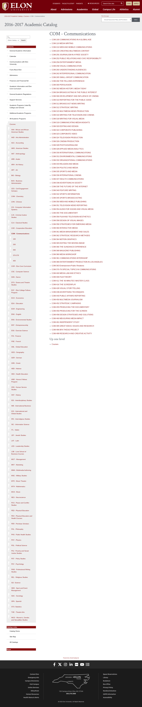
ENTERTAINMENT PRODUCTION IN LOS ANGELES (77, 262)
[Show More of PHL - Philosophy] (8, 528)
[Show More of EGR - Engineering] (8, 308)
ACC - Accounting (17, 143)
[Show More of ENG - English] (8, 313)
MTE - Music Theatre (18, 481)
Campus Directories (32, 681)
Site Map (13, 637)
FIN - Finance (16, 336)
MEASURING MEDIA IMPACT (68, 318)
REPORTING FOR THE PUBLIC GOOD (71, 100)
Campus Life (109, 9)
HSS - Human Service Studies (19, 388)
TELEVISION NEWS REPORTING (69, 205)
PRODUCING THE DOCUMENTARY (70, 307)
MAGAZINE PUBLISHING (66, 251)
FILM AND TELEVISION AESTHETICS (71, 217)
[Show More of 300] (10, 249)
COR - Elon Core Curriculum (21, 266)
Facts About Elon (16, 70)
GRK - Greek (15, 363)
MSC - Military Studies (19, 476)
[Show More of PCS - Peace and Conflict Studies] (8, 501)
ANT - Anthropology (18, 154)
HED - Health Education (19, 374)
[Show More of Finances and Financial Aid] (7, 79)
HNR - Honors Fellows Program (19, 381)
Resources (94, 3)
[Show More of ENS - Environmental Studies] (8, 318)
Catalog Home (15, 631)
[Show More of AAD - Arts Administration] (8, 136)
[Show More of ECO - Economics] (8, 297)
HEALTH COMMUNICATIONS (68, 179)
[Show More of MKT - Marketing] (8, 463)
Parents (79, 3)
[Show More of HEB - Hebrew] (8, 367)
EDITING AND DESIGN (65, 126)
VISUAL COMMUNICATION (67, 66)
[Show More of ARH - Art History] (8, 163)
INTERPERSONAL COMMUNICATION (71, 73)
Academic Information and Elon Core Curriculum (21, 87)
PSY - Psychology (17, 564)
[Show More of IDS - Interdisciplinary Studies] (8, 399)
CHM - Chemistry (17, 196)
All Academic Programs (18, 119)
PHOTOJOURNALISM (65, 145)
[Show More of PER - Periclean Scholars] (8, 522)
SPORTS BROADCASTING (67, 198)
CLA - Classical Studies (19, 223)
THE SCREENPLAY (64, 284)
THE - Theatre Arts (18, 612)
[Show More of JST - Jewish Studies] (8, 434)
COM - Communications (20, 233)
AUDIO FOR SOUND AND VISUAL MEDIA (73, 209)
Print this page (105, 16)
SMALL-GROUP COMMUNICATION (70, 77)
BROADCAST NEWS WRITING (68, 104)
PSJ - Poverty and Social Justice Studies (20, 552)
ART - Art (14, 170)
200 (14, 244)
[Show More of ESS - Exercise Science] (8, 329)
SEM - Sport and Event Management (19, 589)
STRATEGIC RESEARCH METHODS (71, 235)
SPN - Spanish (16, 601)
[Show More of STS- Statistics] (8, 605)
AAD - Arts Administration (20, 137)
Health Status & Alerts (31, 697)
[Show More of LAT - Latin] (8, 439)
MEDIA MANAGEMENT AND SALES (70, 232)
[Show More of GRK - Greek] (8, 362)
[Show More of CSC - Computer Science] (8, 270)
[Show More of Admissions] (7, 74)
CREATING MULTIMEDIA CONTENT (70, 51)
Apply (136, 3)
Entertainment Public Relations (68, 266)
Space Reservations (110, 674)
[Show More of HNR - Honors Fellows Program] (8, 378)
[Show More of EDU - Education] (8, 302)
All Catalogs (14, 642)
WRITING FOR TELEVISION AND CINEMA (73, 115)
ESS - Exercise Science (19, 330)
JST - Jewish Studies (18, 435)
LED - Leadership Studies (20, 446)
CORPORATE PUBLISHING (67, 130)
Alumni (136, 9)
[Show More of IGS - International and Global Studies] (8, 410)
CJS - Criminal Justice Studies (19, 216)
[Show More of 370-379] (10, 254)
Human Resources (32, 694)
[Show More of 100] (10, 238)
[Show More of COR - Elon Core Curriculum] (8, 265)
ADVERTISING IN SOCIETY (67, 183)
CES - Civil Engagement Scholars (19, 190)
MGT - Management (18, 459)
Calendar (13, 56)
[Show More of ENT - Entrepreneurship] (8, 324)
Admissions (66, 9)
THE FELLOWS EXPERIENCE (68, 81)
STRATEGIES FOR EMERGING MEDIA (71, 224)
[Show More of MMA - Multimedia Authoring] (8, 469)
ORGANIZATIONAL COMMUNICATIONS (72, 160)
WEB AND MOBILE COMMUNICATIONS (72, 47)
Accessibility (107, 697)
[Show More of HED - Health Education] (8, 373)
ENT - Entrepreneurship (19, 325)
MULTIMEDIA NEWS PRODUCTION (70, 111)
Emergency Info (33, 677)
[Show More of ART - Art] (8, 169)
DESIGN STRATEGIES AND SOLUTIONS (72, 315)
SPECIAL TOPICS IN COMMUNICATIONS (74, 269)
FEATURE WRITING (64, 190)
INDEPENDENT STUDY (65, 322)
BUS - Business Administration (16, 182)
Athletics (124, 9)
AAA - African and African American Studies (20, 131)
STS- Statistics (16, 607)
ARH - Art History (17, 164)
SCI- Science (15, 583)
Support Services (16, 100)
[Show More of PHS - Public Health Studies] (8, 533)
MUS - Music (15, 492)
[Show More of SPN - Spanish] (8, 600)
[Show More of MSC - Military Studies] (8, 474)
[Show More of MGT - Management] (8, 458)
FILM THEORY (62, 277)
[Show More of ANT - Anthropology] (8, 152)
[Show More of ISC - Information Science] (8, 423)
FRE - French (16, 341)
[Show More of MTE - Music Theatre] (8, 480)
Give (129, 3)
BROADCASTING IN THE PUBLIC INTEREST (74, 92)
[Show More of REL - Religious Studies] (8, 576)
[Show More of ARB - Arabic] (8, 158)
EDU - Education (17, 303)
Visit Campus (34, 684)
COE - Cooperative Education (21, 228)
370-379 (16, 255)
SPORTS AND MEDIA (64, 171)
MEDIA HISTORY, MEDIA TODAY (69, 89)
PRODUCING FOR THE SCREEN (69, 311)
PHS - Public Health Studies (21, 534)
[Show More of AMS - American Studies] (8, 147)
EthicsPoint (35, 691)
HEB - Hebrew (16, 368)
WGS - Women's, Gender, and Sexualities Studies (20, 619)
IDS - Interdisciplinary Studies (21, 400)
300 (14, 250)
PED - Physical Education (20, 510)
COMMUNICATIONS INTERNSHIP (70, 258)
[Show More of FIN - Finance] (8, 335)
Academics (82, 9)
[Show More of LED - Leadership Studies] (8, 445)
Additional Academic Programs (20, 113)
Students (56, 3)
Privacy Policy (108, 687)
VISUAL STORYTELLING (66, 288)
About (53, 9)
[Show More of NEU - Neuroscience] (8, 496)
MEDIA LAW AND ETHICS (66, 273)
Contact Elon (34, 674)
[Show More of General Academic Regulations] (7, 93)
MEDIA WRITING (62, 43)
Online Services (33, 687)
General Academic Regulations (20, 94)
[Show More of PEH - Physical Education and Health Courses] (8, 515)
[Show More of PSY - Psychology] (8, 563)
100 (14, 239)
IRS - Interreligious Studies (20, 419)
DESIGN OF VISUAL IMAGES (68, 220)
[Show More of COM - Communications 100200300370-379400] (9, 232)
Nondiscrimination (109, 691)
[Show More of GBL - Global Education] (8, 346)
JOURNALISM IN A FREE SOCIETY (70, 55)
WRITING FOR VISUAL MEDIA (68, 119)
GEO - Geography (17, 352)
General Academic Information (20, 51)
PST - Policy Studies (18, 559)
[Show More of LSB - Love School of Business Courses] (8, 450)
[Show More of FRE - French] (8, 340)
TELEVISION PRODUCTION (67, 138)
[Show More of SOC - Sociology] (8, 595)
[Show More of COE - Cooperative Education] (8, 227)
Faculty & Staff (68, 3)
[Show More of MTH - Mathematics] (8, 485)
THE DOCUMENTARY (65, 213)
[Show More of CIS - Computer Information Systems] (8, 206)
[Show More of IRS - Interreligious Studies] (8, 418)
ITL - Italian (15, 430)
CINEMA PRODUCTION (65, 141)
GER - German (16, 358)
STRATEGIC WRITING (65, 107)
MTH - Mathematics (18, 486)
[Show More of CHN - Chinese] (8, 200)
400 (14, 261)
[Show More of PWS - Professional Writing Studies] (8, 568)
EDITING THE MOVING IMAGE (68, 243)
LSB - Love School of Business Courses (18, 453)
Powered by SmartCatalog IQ (71, 658)
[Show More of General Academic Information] (7, 49)
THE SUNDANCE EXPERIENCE (69, 247)
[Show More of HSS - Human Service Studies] (8, 386)
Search (23, 40)
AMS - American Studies (19, 148)
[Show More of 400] (10, 259)
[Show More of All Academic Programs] (7, 117)
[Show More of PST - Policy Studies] (8, 557)
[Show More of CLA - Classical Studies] (8, 221)
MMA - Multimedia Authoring (21, 470)
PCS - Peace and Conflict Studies (20, 504)
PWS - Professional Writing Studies (20, 571)
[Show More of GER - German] (8, 356)
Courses (26, 16)
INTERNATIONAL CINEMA (66, 175)
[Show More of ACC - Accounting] (8, 142)
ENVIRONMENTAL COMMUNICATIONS (72, 156)
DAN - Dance (16, 277)
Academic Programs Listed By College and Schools (20, 106)
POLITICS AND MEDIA (65, 168)
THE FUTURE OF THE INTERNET (70, 186)
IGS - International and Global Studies (19, 412)
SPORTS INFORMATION (66, 194)
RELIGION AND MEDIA (65, 164)
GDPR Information (109, 694)
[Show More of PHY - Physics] (8, 539)
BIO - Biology (16, 175)
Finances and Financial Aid (19, 81)
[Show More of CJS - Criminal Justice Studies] (8, 214)
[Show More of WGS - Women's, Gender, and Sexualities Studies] (8, 616)
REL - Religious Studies (19, 577)
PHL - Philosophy (17, 529)
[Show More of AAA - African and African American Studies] (8, 128)
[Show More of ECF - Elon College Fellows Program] (8, 289)
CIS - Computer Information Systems (21, 208)
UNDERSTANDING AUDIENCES (69, 70)
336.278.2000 (71, 693)
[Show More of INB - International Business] (8, 404)
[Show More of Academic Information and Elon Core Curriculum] (7, 85)
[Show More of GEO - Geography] (8, 351)
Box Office (106, 684)
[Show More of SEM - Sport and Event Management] (8, 587)
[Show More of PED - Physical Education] (8, 509)
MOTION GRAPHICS (64, 239)
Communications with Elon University (19, 63)
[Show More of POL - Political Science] (8, 544)
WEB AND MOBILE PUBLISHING (69, 202)
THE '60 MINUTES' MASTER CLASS (70, 281)
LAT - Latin (15, 441)
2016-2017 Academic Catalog (13, 16)
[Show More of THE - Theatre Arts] (8, 611)
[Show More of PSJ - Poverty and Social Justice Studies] (8, 550)
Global (95, 9)
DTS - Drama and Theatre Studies (20, 284)
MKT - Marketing (17, 465)
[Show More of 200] (10, 243)
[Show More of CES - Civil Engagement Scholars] (8, 187)
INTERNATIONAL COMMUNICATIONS (71, 153)
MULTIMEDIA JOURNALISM (67, 300)
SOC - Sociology (17, 596)
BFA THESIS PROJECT (65, 330)
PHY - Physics (16, 540)
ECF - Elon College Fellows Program (21, 291)
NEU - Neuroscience (18, 497)
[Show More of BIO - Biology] (8, 174)
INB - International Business (21, 406)
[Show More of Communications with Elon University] (7, 60)
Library (105, 677)
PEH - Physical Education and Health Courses (21, 517)
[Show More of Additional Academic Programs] (7, 112)
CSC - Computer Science (20, 271)
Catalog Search (11, 36)
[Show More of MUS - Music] (8, 491)
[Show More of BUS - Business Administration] (8, 180)
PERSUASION (62, 85)
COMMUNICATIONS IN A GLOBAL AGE (71, 40)
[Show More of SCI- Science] (8, 581)
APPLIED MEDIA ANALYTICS (68, 149)
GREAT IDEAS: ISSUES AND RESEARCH (73, 326)
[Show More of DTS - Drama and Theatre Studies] (8, 281)
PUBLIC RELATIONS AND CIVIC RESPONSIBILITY (76, 58)
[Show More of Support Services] (7, 98)
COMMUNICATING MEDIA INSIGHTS (71, 122)
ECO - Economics (17, 298)
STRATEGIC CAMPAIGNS (66, 303)
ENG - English (16, 314)
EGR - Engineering (18, 309)
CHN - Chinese (16, 202)
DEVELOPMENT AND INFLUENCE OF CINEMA (75, 96)
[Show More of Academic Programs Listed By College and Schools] (7, 104)
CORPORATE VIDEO (64, 134)
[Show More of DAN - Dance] (8, 276)
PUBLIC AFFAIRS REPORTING (68, 296)
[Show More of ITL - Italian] (8, 429)
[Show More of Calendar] (7, 55)
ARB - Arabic (15, 159)
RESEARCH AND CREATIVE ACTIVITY (72, 333)
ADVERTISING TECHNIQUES (68, 292)
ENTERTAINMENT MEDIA (66, 62)
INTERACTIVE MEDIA (65, 228)
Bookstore (106, 681)
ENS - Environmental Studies (21, 320)
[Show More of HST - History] (8, 394)
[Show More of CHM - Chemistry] (8, 195)
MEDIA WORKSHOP (64, 254)
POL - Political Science (19, 545)
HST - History (16, 395)
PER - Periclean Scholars (20, 524)
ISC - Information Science (20, 424)
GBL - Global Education (19, 347)
